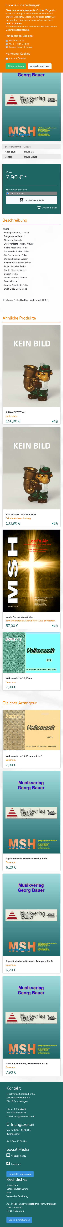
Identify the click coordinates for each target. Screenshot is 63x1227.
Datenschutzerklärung (17, 29)
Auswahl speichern (39, 66)
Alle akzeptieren (16, 66)
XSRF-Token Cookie (19, 43)
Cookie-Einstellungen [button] (19, 1219)
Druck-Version (17, 193)
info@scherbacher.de (24, 1116)
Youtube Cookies (17, 58)
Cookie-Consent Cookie (20, 47)
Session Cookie (16, 40)
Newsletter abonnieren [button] (20, 1174)
